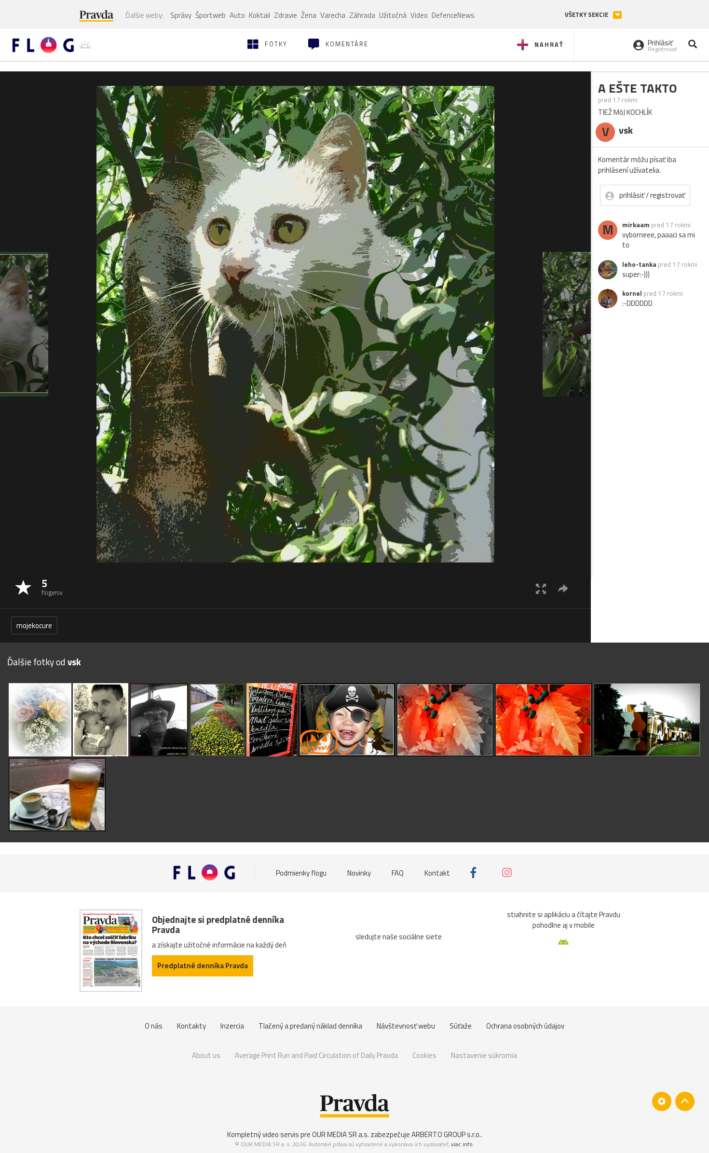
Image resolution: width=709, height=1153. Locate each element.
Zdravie (285, 15)
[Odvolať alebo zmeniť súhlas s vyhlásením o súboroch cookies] (661, 1101)
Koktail (259, 15)
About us (206, 1055)
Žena (308, 15)
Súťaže (461, 1026)
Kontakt (437, 872)
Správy (180, 15)
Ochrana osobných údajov (525, 1026)
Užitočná (393, 15)
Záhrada (362, 15)
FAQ (398, 872)
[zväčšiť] (541, 588)
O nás (154, 1026)
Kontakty (191, 1026)
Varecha (332, 15)
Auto (237, 15)
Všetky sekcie (587, 14)
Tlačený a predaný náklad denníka (310, 1026)
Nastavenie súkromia (484, 1055)
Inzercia (232, 1026)
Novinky (359, 872)
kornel (632, 293)
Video (419, 15)
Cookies (424, 1055)
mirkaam (636, 225)
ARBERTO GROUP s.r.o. (446, 1134)
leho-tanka (639, 264)
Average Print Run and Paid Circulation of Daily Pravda (316, 1055)
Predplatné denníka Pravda (202, 965)
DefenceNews (453, 15)
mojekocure (34, 625)
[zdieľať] (563, 588)
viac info (462, 1144)
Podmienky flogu (301, 872)
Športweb (210, 15)
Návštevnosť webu (406, 1026)
